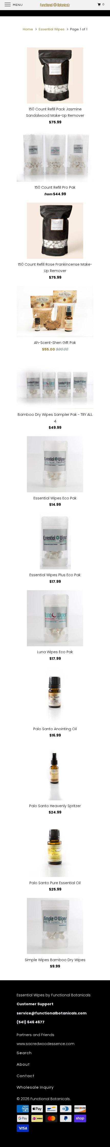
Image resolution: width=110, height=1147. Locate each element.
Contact (26, 1076)
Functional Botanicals (50, 1098)
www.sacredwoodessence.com (45, 1043)
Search (24, 1053)
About (23, 1064)
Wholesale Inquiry (35, 1087)
